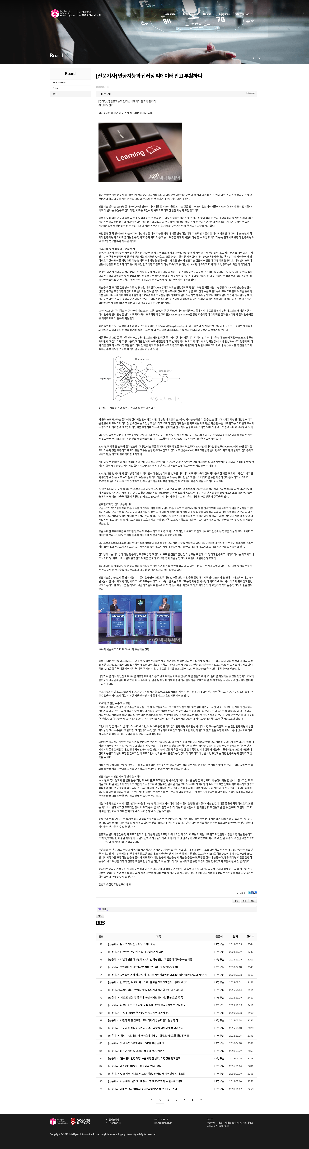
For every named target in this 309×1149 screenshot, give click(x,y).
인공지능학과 (115, 1122)
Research (169, 13)
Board (207, 13)
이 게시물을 (241, 893)
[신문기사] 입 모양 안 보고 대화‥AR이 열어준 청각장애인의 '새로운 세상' (147, 982)
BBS (54, 94)
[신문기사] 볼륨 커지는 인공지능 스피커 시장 (132, 944)
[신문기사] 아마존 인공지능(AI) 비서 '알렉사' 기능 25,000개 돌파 (142, 1088)
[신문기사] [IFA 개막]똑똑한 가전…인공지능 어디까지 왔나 (139, 1012)
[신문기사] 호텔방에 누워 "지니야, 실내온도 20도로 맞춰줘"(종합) (143, 966)
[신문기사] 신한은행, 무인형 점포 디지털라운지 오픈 (135, 951)
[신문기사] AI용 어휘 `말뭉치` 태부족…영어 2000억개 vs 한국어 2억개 (145, 1081)
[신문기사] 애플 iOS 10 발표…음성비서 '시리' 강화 (134, 1065)
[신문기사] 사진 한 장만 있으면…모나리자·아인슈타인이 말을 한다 (143, 1020)
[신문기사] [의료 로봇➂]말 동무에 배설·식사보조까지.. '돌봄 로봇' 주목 (145, 997)
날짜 (235, 936)
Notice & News (59, 82)
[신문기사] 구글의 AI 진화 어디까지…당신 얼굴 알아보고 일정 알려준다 (145, 1027)
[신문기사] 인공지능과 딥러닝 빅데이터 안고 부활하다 (149, 76)
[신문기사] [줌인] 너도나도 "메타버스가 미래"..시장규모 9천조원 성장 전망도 (148, 1035)
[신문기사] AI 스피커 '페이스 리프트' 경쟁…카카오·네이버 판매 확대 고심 (146, 1073)
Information (242, 13)
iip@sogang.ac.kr (163, 1122)
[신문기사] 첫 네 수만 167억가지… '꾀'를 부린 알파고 (136, 1043)
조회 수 (250, 936)
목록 (253, 901)
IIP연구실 (219, 944)
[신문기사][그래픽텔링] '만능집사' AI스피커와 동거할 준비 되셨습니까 (145, 989)
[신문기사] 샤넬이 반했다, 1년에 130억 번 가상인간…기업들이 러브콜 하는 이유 (150, 959)
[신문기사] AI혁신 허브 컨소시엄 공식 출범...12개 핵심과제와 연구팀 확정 (147, 1005)
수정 (236, 901)
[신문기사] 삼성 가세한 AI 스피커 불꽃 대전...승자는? (136, 1050)
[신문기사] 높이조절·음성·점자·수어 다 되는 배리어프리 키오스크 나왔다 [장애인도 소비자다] (157, 974)
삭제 (244, 901)
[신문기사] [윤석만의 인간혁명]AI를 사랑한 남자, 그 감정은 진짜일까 (144, 1058)
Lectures (224, 13)
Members (189, 13)
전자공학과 (114, 1119)
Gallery (56, 88)
